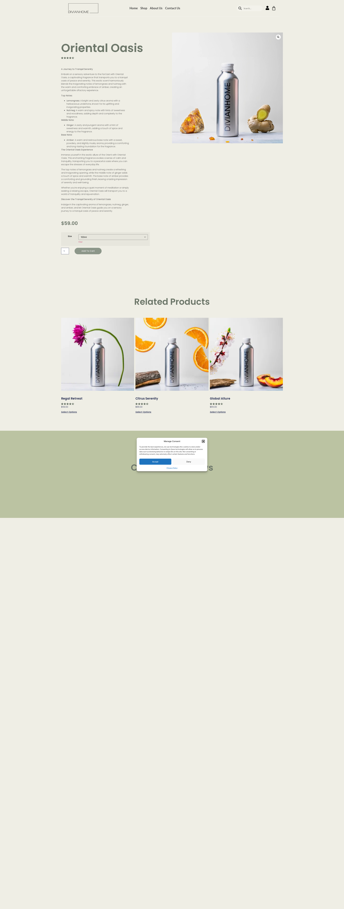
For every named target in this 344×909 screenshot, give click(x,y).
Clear (80, 242)
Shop (143, 8)
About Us (156, 8)
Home (134, 8)
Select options (69, 411)
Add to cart (88, 250)
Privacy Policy (172, 468)
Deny (188, 461)
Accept (155, 461)
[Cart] (273, 8)
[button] (203, 441)
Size (70, 236)
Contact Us (172, 8)
